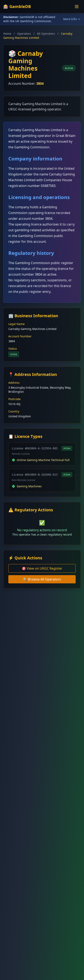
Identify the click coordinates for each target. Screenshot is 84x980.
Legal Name (16, 324)
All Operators (46, 33)
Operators (24, 33)
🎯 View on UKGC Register (42, 568)
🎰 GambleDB (17, 6)
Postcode (14, 399)
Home (7, 33)
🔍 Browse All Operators (42, 579)
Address (14, 383)
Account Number (20, 336)
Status (12, 348)
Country (13, 411)
